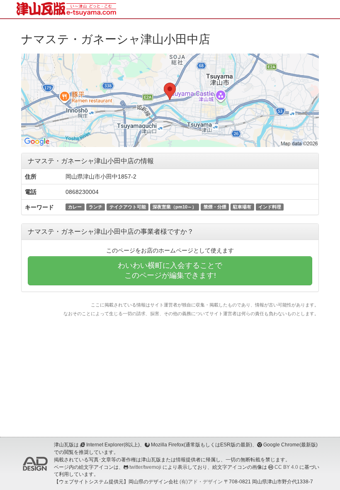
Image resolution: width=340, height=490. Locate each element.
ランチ (95, 206)
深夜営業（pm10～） (175, 206)
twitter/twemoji (145, 467)
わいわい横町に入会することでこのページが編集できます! (170, 270)
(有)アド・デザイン (201, 482)
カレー (75, 206)
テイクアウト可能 (127, 206)
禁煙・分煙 (215, 206)
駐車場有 (242, 206)
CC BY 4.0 (286, 467)
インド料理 (269, 206)
